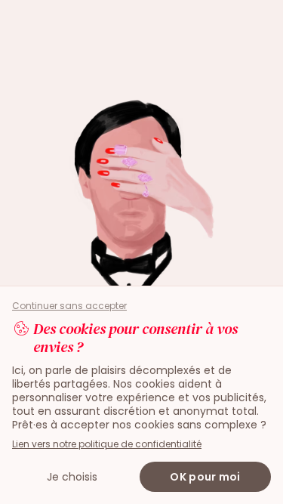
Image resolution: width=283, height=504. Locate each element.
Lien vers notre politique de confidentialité (106, 444)
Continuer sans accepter (69, 306)
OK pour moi (205, 476)
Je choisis (72, 476)
